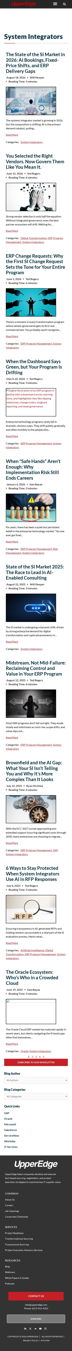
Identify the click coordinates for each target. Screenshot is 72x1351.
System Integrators (32, 142)
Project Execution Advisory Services (24, 1250)
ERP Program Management (36, 343)
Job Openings (12, 1211)
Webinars (10, 1272)
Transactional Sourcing (17, 1244)
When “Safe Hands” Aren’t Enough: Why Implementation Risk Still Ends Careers (33, 469)
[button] (55, 3)
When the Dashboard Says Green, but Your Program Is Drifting (34, 366)
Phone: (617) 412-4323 (36, 1308)
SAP (55, 850)
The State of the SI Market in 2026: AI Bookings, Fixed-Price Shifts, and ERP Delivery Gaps (35, 62)
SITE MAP (45, 1340)
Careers (9, 1205)
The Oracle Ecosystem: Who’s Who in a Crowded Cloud (32, 977)
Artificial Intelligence (32, 950)
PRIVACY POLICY (31, 1340)
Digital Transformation (34, 238)
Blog (7, 1266)
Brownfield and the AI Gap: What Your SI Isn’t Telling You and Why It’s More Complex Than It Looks (34, 771)
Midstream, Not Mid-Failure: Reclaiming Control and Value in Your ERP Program (36, 668)
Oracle (24, 1051)
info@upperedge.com (36, 1304)
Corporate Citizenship (16, 1216)
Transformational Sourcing (19, 1238)
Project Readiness (14, 1233)
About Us (10, 1199)
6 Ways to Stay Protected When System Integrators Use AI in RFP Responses (32, 873)
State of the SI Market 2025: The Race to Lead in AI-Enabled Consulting (35, 572)
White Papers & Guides (17, 1277)
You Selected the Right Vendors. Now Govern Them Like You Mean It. (35, 161)
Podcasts (9, 1283)
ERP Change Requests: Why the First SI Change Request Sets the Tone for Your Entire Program (35, 264)
